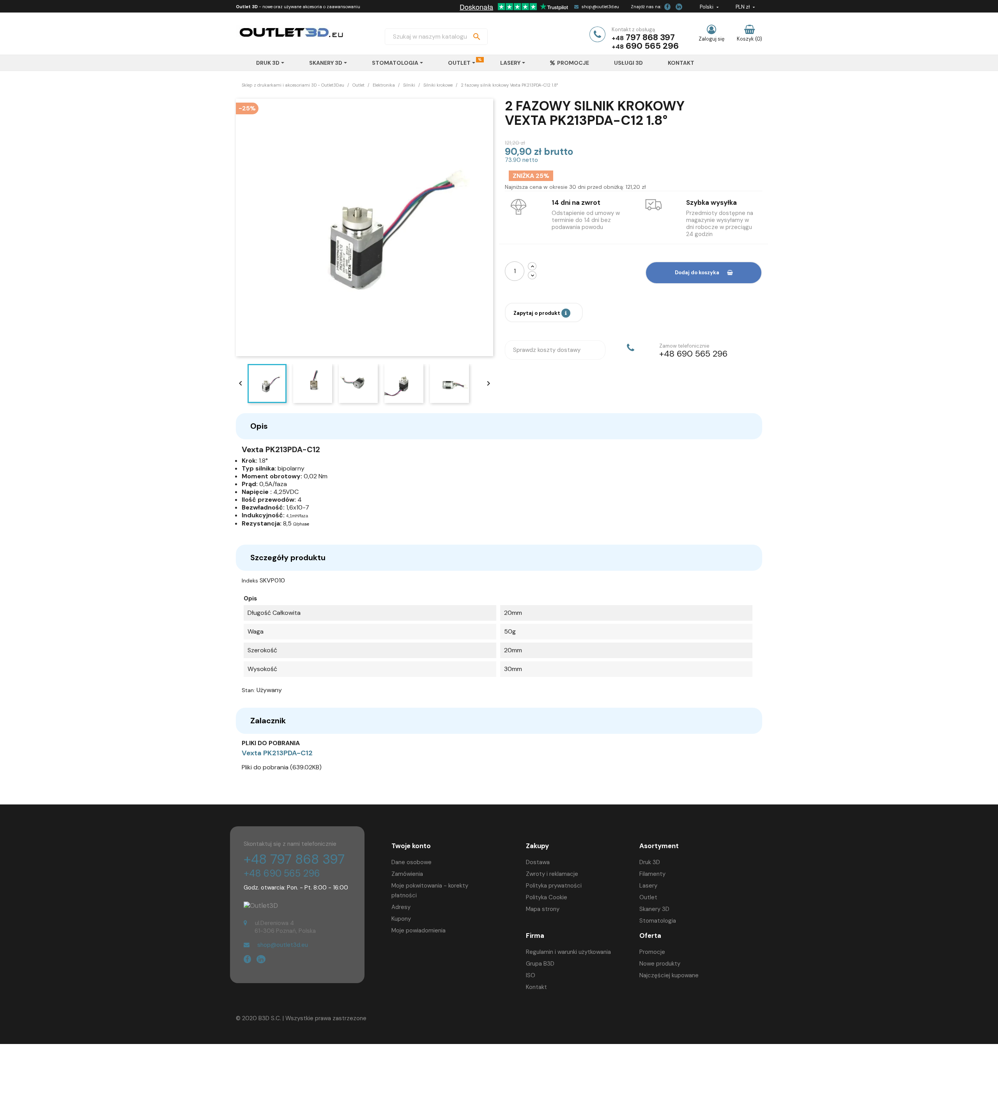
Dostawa (538, 862)
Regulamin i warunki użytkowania (568, 952)
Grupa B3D (540, 964)
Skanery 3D (654, 909)
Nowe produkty (659, 964)
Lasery (648, 886)
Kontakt (536, 987)
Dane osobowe (411, 862)
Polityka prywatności (554, 886)
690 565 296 (652, 45)
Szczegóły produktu (288, 557)
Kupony (401, 919)
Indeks (250, 580)
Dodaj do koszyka (697, 272)
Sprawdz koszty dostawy (546, 350)
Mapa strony (542, 909)
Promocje (652, 952)
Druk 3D (649, 862)
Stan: (248, 690)
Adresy (401, 907)
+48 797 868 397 (294, 859)
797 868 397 (650, 37)
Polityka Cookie (546, 897)
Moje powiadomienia (418, 930)
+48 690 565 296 (282, 873)
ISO (530, 975)
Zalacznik (268, 721)
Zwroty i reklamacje (552, 874)
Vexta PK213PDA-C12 (277, 753)
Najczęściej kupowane (669, 975)
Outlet (648, 897)
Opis (259, 426)
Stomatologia (657, 921)
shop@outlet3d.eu (600, 6)
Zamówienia (407, 874)
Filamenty (652, 874)
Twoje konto (411, 846)
